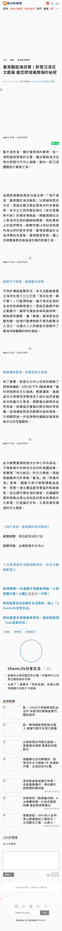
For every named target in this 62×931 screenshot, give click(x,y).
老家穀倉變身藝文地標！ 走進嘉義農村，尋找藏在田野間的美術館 (41, 784)
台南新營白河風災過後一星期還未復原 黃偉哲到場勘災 (40, 745)
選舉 (53, 8)
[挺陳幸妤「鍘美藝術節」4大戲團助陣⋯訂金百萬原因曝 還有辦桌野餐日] (12, 803)
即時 (5, 8)
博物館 (17, 631)
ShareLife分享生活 (41, 81)
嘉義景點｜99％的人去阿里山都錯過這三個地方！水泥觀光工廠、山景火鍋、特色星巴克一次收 (40, 818)
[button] (52, 3)
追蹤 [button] (48, 668)
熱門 (39, 8)
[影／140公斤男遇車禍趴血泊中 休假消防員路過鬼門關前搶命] (12, 712)
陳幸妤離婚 (16, 8)
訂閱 (44, 912)
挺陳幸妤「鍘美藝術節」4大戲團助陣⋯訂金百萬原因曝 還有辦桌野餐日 (40, 801)
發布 (55, 874)
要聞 (46, 8)
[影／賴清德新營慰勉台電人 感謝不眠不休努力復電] (12, 729)
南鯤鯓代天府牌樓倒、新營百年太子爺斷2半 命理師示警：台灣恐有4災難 (41, 762)
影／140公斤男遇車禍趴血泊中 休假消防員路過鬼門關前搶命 (41, 711)
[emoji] (48, 874)
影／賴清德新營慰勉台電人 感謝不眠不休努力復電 (40, 726)
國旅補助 (30, 8)
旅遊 (12, 60)
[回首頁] (14, 3)
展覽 (7, 631)
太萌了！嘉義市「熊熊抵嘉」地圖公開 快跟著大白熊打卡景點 (33, 686)
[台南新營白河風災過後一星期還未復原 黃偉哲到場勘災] (12, 747)
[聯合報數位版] (47, 3)
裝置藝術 (30, 631)
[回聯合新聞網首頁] (5, 3)
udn (5, 60)
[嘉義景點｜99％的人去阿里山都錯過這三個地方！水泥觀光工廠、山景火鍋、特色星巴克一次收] (12, 820)
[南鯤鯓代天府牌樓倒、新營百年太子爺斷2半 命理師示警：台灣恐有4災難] (12, 764)
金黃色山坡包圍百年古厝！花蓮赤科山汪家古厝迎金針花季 (33, 677)
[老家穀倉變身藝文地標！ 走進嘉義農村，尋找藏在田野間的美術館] (12, 785)
